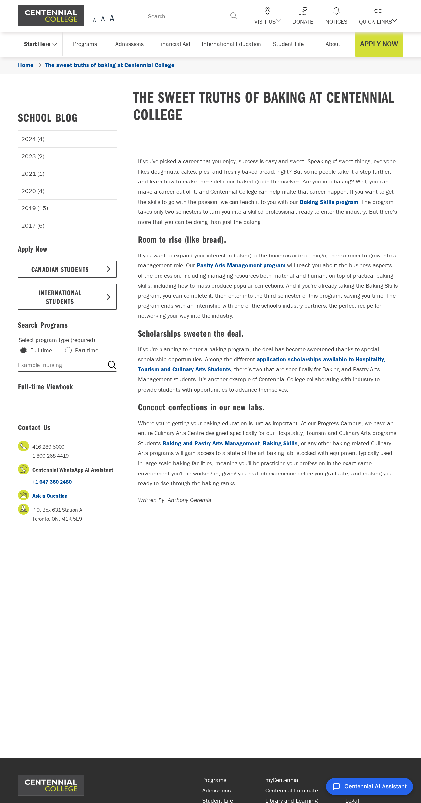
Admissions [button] (132, 44)
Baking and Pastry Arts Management (211, 443)
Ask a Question (50, 495)
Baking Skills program (329, 202)
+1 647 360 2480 (52, 481)
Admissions (216, 790)
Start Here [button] (37, 44)
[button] (279, 15)
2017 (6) (32, 225)
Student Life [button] (289, 44)
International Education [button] (233, 44)
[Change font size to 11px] (111, 19)
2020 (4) (32, 191)
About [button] (334, 44)
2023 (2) (32, 156)
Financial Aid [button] (177, 44)
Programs (214, 780)
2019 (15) (34, 208)
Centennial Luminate (291, 790)
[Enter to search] (246, 16)
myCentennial (282, 780)
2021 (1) (32, 173)
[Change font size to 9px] (94, 19)
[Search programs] (112, 365)
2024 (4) (32, 139)
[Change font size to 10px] (103, 19)
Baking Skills (280, 443)
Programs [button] (86, 44)
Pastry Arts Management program (241, 265)
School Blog (48, 117)
